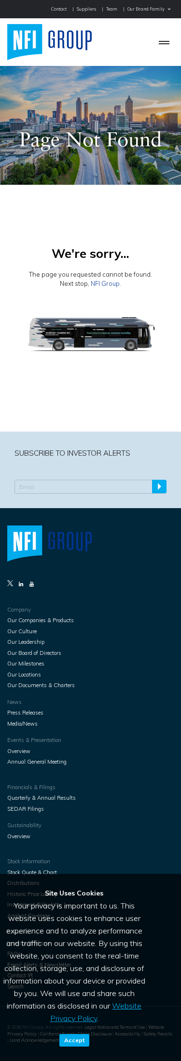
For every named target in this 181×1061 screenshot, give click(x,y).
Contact (59, 9)
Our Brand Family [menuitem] (146, 9)
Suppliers (86, 9)
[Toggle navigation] (164, 42)
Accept (74, 1040)
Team (111, 9)
